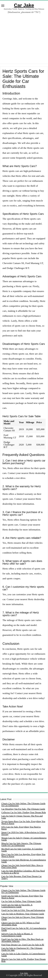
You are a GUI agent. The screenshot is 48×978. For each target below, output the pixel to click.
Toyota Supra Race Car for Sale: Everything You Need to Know (23, 822)
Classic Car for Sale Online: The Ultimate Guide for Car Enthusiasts (23, 804)
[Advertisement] (24, 39)
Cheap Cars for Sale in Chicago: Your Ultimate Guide (22, 918)
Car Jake (24, 5)
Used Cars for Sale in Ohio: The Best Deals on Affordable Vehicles (22, 940)
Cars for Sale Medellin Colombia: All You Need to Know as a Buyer (23, 871)
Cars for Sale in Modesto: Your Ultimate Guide (22, 913)
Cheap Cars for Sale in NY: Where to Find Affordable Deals (20, 923)
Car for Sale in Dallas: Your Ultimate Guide (21, 901)
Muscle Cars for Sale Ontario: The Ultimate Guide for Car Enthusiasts (21, 844)
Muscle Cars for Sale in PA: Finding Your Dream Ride (23, 960)
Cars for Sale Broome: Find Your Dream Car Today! (21, 877)
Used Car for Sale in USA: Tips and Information (23, 910)
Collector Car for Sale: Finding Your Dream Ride (23, 812)
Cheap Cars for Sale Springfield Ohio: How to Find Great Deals (22, 866)
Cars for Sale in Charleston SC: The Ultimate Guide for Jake (21, 949)
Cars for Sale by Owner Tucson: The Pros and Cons (22, 817)
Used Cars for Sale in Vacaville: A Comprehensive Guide (16, 905)
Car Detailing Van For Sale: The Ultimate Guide (23, 809)
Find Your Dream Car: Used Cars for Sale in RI (22, 944)
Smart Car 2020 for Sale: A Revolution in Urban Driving (23, 833)
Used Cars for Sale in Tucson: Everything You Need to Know (22, 896)
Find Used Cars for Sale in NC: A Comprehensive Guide (23, 929)
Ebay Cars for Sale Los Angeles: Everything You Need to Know (23, 855)
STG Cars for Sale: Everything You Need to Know (21, 828)
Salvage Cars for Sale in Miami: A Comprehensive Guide (17, 934)
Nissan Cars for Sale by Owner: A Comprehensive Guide (24, 839)
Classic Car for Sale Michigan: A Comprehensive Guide (23, 861)
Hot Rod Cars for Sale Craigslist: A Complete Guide (22, 850)
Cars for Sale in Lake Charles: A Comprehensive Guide (23, 954)
